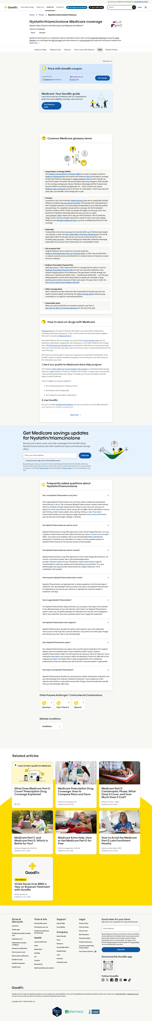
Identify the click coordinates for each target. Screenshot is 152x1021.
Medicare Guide (41, 50)
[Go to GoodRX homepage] (11, 7)
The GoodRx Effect (63, 947)
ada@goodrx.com (133, 994)
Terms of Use (44, 468)
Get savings (102, 78)
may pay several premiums (70, 203)
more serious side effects (96, 514)
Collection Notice (84, 938)
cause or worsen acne (93, 534)
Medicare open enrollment (55, 189)
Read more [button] (33, 43)
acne (107, 532)
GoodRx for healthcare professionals (41, 932)
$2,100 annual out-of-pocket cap (59, 345)
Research (60, 944)
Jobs (58, 955)
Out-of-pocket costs (18, 952)
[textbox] (50, 455)
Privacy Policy (67, 468)
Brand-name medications (20, 956)
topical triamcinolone (87, 562)
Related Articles (111, 50)
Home (32, 15)
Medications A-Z (17, 939)
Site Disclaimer (84, 934)
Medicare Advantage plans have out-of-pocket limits (65, 253)
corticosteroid (85, 40)
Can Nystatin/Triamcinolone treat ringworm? (59, 622)
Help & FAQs (61, 923)
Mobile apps (16, 930)
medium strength (56, 507)
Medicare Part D (48, 331)
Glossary (67, 50)
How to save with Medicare (84, 50)
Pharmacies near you (41, 927)
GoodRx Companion (18, 963)
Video (36, 946)
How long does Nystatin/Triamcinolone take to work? (62, 578)
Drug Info (42, 33)
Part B (99, 179)
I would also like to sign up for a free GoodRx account (43, 461)
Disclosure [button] (106, 61)
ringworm (83, 629)
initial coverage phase (85, 294)
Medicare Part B (65, 336)
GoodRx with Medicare (64, 405)
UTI (35, 957)
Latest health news (40, 942)
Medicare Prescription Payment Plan (59, 270)
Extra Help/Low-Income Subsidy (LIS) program (69, 369)
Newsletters (38, 949)
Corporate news (62, 962)
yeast (117, 38)
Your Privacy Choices (86, 951)
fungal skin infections (99, 38)
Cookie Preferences (85, 942)
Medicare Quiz (55, 50)
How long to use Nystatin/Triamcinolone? (58, 670)
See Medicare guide (49, 105)
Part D (88, 176)
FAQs (100, 50)
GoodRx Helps (61, 951)
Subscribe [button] (85, 455)
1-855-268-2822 (120, 994)
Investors (60, 958)
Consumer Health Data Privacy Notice (86, 947)
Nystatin (32, 40)
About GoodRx (61, 936)
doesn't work (47, 632)
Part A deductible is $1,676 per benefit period (82, 234)
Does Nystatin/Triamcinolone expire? (56, 642)
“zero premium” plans (53, 215)
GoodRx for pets (17, 960)
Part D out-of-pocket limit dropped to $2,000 (62, 282)
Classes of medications (19, 948)
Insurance (15, 926)
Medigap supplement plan (67, 220)
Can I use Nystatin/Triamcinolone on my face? (59, 495)
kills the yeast (57, 40)
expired (57, 656)
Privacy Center (84, 927)
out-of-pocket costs (91, 340)
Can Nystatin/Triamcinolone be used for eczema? (61, 550)
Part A (89, 179)
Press (58, 940)
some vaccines (58, 239)
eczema (45, 559)
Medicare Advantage (53, 176)
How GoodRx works (40, 923)
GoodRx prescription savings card (21, 934)
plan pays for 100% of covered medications (61, 308)
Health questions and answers (44, 968)
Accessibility (61, 927)
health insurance (77, 200)
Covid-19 (37, 960)
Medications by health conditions (19, 944)
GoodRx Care (16, 967)
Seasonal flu (38, 964)
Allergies (37, 953)
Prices (41, 15)
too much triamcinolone (57, 509)
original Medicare (79, 179)
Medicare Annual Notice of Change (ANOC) (65, 174)
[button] (76, 7)
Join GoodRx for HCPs (140, 2)
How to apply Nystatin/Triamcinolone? (56, 600)
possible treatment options (52, 562)
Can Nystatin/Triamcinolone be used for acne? (59, 525)
